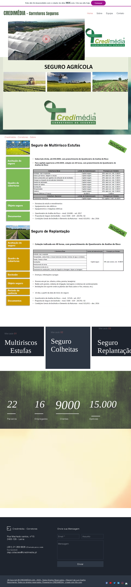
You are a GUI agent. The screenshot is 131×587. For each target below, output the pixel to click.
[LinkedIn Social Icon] (118, 583)
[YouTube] (111, 583)
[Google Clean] (126, 584)
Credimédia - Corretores (25, 528)
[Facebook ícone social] (107, 583)
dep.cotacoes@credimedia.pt (22, 552)
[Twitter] (114, 583)
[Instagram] (122, 583)
